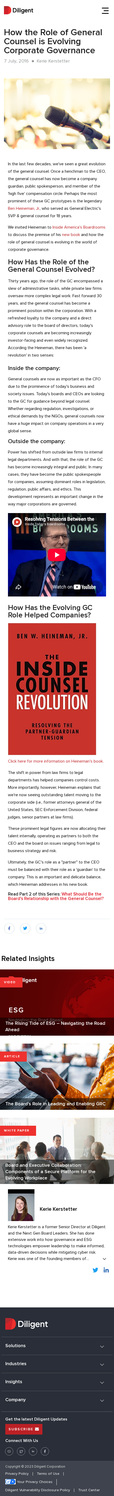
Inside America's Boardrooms (79, 227)
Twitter (21, 1449)
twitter (25, 926)
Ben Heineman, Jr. (24, 208)
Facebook (45, 1449)
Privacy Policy (17, 1474)
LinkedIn (95, 1269)
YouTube (9, 1449)
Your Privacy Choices (34, 1482)
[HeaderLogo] (18, 11)
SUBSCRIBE (21, 1429)
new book (71, 235)
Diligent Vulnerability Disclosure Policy (37, 1490)
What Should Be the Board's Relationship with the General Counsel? (56, 896)
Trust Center (89, 1490)
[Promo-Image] (57, 113)
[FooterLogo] (57, 1324)
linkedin (41, 926)
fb (5, 926)
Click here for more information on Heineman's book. (56, 761)
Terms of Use (48, 1474)
